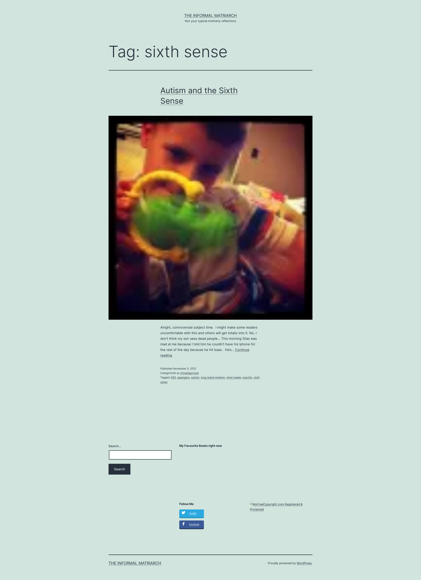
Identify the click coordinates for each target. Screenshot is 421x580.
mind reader (233, 377)
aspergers (183, 377)
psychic (247, 377)
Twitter (193, 513)
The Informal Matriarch (210, 15)
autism (195, 377)
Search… (115, 446)
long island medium (213, 377)
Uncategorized (189, 373)
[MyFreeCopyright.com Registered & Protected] (281, 506)
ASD (173, 377)
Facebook (194, 524)
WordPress (304, 563)
